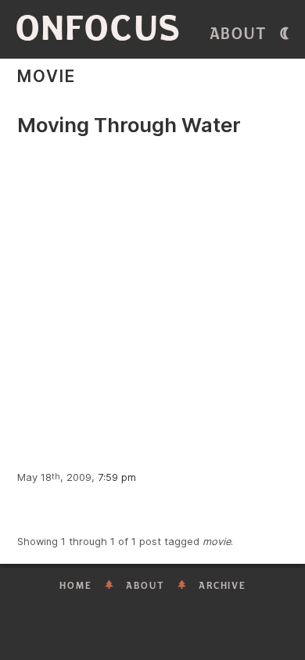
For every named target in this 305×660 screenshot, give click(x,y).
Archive (222, 585)
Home (75, 585)
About (238, 34)
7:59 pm (117, 477)
